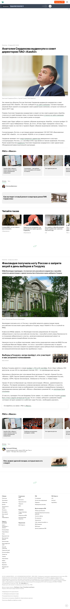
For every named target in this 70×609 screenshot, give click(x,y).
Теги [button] (9, 181)
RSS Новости (22, 525)
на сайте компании (43, 104)
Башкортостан (5, 536)
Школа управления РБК (40, 528)
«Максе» (28, 405)
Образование (5, 231)
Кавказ (3, 560)
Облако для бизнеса (40, 510)
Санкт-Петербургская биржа (27, 587)
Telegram (21, 503)
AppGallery (54, 502)
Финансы (4, 510)
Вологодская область (5, 538)
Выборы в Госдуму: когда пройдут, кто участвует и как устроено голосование (26, 356)
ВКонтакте (21, 499)
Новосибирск (5, 531)
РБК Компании (38, 524)
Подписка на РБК (23, 515)
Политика (4, 45)
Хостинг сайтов (39, 516)
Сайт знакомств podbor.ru (41, 522)
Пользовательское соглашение (10, 596)
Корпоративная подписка (22, 518)
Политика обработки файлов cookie (11, 600)
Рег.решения (38, 518)
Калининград (5, 541)
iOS (52, 498)
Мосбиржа (16, 587)
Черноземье (5, 558)
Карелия (4, 562)
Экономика (4, 500)
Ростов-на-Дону (6, 552)
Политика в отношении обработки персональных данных (17, 598)
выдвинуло (21, 142)
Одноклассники (22, 501)
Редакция (37, 502)
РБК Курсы (37, 526)
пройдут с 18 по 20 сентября (37, 368)
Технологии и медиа (5, 507)
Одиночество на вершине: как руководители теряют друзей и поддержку (32, 229)
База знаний (5, 360)
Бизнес (4, 504)
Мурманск (4, 564)
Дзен (20, 505)
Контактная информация (41, 500)
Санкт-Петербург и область (5, 526)
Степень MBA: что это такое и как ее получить (10, 228)
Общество (4, 502)
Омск (3, 534)
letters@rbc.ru (24, 583)
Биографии (4, 512)
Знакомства (38, 520)
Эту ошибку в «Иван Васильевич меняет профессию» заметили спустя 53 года (54, 229)
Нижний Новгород (4, 547)
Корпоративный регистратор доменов (42, 513)
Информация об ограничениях (10, 591)
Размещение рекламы (40, 504)
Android (53, 500)
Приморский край (5, 567)
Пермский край (6, 550)
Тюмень (4, 556)
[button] (12, 165)
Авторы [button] (4, 181)
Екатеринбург (5, 529)
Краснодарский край (6, 544)
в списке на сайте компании (54, 115)
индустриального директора (30, 138)
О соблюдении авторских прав (10, 593)
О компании (38, 498)
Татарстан (4, 554)
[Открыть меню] (67, 2)
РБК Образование (5, 516)
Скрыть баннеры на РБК (23, 512)
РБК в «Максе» (9, 151)
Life (46, 232)
